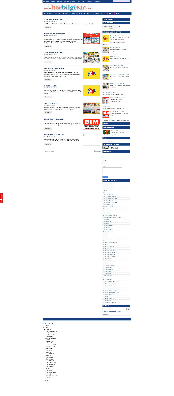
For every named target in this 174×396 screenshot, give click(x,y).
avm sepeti (105, 234)
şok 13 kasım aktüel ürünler (109, 284)
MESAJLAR (96, 13)
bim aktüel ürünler (107, 259)
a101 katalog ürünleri (108, 225)
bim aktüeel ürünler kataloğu (110, 242)
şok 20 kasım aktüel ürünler (109, 290)
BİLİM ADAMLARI (66, 13)
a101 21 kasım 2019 (108, 200)
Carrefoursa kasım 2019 (109, 271)
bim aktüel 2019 (107, 248)
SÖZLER (89, 13)
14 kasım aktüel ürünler (108, 184)
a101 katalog (106, 223)
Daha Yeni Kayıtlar (49, 151)
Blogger (113, 120)
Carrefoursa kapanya (108, 269)
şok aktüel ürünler (107, 300)
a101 (104, 192)
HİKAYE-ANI (82, 13)
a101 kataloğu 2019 (108, 229)
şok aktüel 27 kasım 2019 (109, 298)
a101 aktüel (105, 209)
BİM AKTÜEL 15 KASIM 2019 (49, 356)
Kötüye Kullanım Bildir (111, 312)
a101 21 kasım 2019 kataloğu (110, 202)
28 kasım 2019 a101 (108, 188)
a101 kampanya (107, 221)
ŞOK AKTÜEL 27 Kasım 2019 (54, 68)
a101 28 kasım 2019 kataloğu (110, 206)
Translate (114, 29)
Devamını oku (48, 27)
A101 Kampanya (49, 366)
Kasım (47, 329)
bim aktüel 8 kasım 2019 (109, 254)
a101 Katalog (48, 368)
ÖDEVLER (49, 13)
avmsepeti (105, 236)
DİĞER (117, 13)
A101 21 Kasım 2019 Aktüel (53, 53)
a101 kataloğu (106, 227)
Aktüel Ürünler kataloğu (108, 231)
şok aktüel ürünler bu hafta (109, 302)
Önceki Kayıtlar (98, 151)
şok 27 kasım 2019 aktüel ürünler (111, 292)
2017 (45, 380)
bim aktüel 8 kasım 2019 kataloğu (111, 256)
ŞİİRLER (74, 13)
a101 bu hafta (106, 219)
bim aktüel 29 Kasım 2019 (109, 252)
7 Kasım (105, 190)
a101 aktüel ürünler (107, 213)
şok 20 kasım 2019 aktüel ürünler (111, 288)
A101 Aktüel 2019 (50, 364)
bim (103, 240)
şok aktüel (105, 296)
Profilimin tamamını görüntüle (109, 135)
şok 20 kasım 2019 (107, 286)
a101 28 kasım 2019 (108, 204)
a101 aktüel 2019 (107, 211)
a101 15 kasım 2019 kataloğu (110, 198)
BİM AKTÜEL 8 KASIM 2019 (117, 83)
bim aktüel (105, 244)
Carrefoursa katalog (107, 273)
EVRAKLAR (57, 13)
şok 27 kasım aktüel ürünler (109, 294)
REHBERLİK (110, 13)
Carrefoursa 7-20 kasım (108, 265)
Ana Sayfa (105, 314)
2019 (45, 327)
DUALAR (103, 13)
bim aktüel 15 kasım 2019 (109, 246)
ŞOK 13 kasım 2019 (51, 103)
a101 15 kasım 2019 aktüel (109, 196)
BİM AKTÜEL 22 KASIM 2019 (54, 135)
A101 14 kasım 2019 (50, 362)
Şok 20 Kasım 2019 (50, 86)
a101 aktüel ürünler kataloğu (110, 215)
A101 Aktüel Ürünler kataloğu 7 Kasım (119, 74)
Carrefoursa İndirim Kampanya (54, 34)
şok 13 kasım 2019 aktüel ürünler (111, 281)
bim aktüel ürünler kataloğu (109, 261)
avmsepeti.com (106, 106)
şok (103, 277)
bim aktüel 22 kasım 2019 (109, 250)
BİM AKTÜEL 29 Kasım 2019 (54, 119)
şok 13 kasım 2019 (107, 279)
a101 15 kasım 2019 (108, 194)
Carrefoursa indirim (107, 267)
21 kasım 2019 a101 (108, 186)
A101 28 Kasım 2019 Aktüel (53, 19)
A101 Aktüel (48, 370)
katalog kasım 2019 (107, 275)
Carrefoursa (106, 263)
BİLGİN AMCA (115, 130)
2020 (45, 325)
